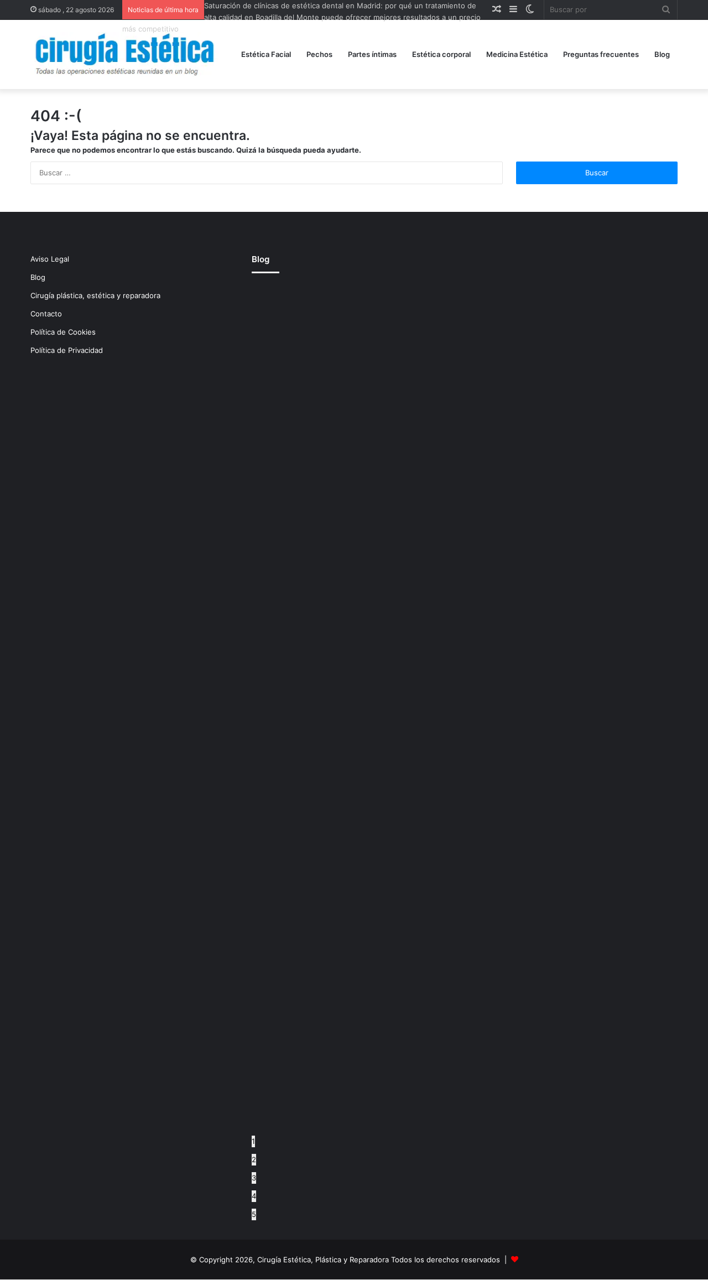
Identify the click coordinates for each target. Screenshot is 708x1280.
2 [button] (254, 1159)
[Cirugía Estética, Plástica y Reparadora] (124, 54)
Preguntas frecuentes (601, 54)
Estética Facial (266, 54)
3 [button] (254, 1177)
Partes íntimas (372, 54)
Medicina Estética (517, 54)
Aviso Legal (49, 258)
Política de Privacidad (66, 350)
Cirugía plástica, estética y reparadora (95, 295)
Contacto (46, 313)
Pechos (319, 54)
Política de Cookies (63, 331)
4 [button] (254, 1195)
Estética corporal (441, 54)
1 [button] (253, 1141)
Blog (662, 54)
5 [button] (254, 1214)
